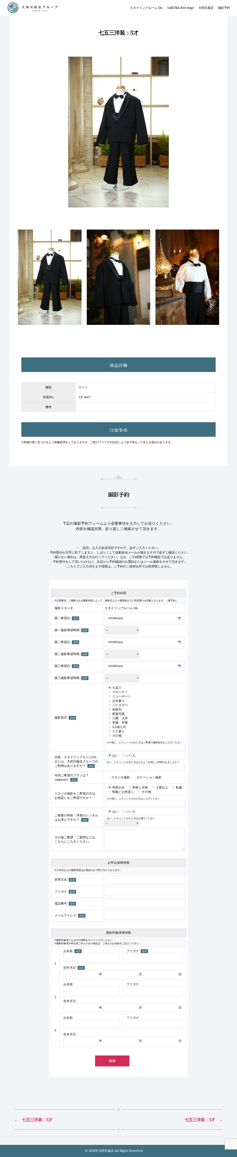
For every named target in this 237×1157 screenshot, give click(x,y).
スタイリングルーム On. (146, 8)
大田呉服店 (206, 8)
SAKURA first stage (180, 8)
